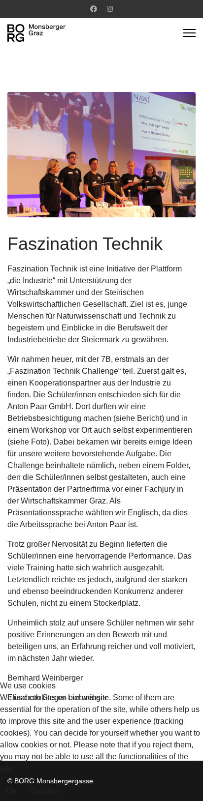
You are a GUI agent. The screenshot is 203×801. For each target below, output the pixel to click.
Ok (11, 791)
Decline (44, 791)
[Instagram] (110, 9)
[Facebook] (93, 9)
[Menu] (189, 33)
